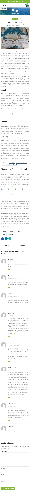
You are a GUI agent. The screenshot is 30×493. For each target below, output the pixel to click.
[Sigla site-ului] (27, 5)
